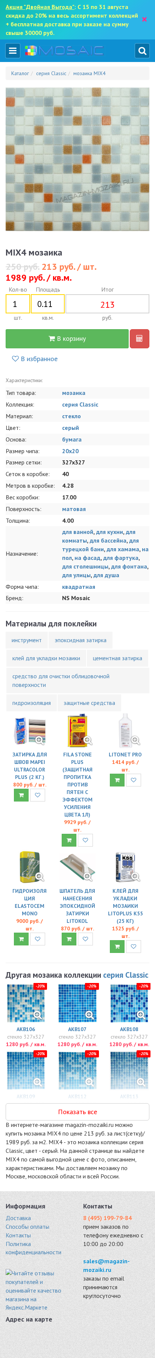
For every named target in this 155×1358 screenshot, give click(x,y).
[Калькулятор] (139, 338)
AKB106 (26, 1029)
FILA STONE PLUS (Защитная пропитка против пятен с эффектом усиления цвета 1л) (77, 784)
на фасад (87, 557)
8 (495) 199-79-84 (107, 1218)
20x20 (70, 451)
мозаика (73, 392)
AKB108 (129, 1029)
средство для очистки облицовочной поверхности (60, 680)
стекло (71, 416)
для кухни (109, 531)
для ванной (77, 531)
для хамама (122, 549)
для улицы (76, 575)
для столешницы (85, 566)
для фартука (120, 557)
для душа (106, 575)
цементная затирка (117, 658)
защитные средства (89, 702)
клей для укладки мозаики (46, 658)
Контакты (18, 1235)
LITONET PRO (125, 754)
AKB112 (77, 1096)
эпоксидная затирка (80, 640)
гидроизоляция (31, 702)
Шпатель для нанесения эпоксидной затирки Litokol (77, 906)
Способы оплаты (27, 1226)
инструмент (27, 640)
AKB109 (26, 1096)
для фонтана (129, 566)
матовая (74, 509)
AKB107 (77, 1029)
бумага (72, 439)
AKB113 (129, 1096)
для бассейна (108, 540)
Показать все (77, 1111)
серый (70, 427)
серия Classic (80, 404)
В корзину (70, 338)
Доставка (18, 1218)
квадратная (78, 586)
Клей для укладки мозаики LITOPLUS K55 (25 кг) (125, 906)
